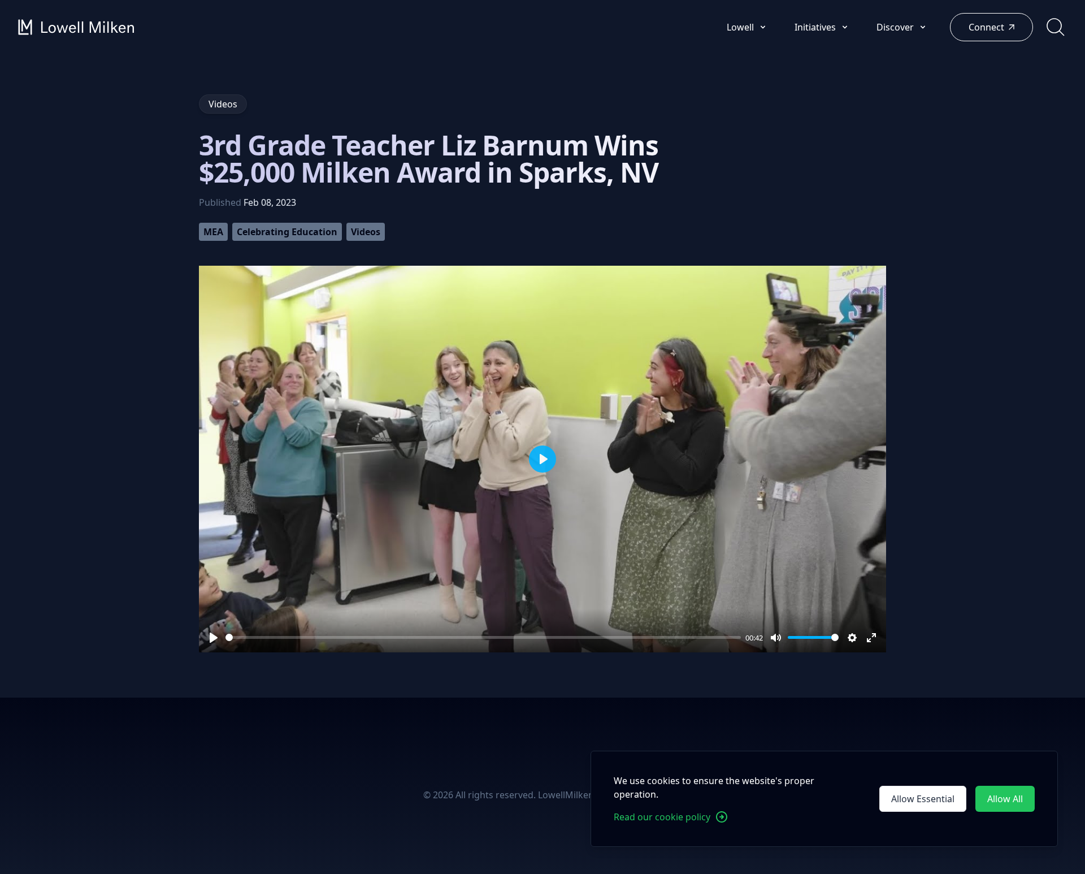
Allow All (1005, 799)
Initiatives (816, 27)
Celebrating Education (287, 232)
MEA (213, 232)
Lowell (741, 27)
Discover (896, 27)
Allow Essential (922, 799)
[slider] (483, 637)
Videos (365, 232)
